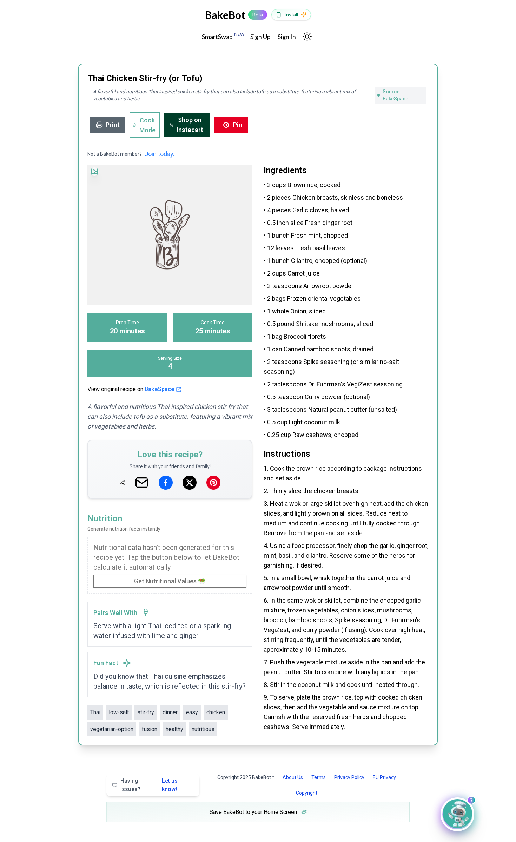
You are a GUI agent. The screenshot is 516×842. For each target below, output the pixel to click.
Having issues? (149, 785)
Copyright (306, 793)
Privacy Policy (349, 777)
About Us (293, 777)
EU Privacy (384, 777)
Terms (318, 777)
